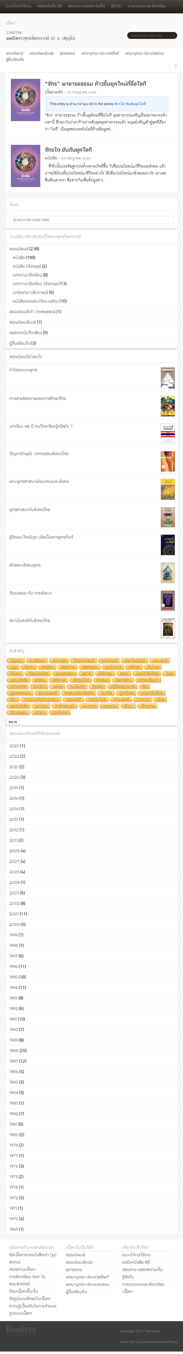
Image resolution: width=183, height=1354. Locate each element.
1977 (13, 1155)
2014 (14, 808)
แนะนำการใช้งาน (18, 6)
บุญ (13, 667)
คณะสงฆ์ (121, 699)
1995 (13, 976)
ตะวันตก (77, 687)
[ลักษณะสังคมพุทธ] (168, 572)
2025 (14, 745)
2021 (14, 766)
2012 (14, 829)
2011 (13, 840)
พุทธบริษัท (19, 706)
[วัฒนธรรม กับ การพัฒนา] (168, 600)
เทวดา (40, 712)
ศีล (145, 687)
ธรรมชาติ (73, 699)
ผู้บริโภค (126, 693)
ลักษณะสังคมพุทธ (25, 565)
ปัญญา (16, 661)
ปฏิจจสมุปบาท (123, 687)
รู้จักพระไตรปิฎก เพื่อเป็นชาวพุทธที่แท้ (41, 537)
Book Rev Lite (130, 1341)
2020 (14, 777)
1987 (13, 1061)
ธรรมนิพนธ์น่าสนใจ (25, 356)
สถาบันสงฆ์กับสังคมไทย (29, 620)
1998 (13, 945)
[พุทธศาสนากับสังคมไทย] (168, 517)
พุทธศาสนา (65, 674)
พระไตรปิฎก (135, 661)
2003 (14, 892)
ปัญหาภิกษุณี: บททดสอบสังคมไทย (39, 453)
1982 (13, 1113)
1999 (13, 934)
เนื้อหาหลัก (54, 92)
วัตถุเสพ (148, 706)
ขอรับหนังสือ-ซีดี (49, 6)
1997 (13, 955)
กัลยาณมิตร (38, 674)
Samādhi (123, 680)
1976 (13, 1166)
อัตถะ (129, 706)
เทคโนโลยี (97, 699)
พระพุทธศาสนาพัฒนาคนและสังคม (39, 481)
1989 (13, 1040)
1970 (13, 1218)
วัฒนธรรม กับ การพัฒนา (30, 592)
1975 (13, 1176)
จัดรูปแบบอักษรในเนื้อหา (30, 1298)
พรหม (58, 687)
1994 (13, 987)
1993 (13, 998)
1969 (13, 1229)
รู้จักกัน (116, 6)
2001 (14, 913)
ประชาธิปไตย (147, 674)
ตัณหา (15, 674)
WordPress (168, 1341)
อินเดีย (106, 693)
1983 (13, 1103)
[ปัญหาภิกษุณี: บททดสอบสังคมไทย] (168, 461)
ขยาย (12, 722)
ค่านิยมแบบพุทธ (23, 369)
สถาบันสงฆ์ (47, 693)
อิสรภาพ (68, 667)
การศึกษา (38, 661)
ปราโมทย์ (60, 712)
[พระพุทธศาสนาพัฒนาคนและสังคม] (168, 489)
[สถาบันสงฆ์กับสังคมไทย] (168, 628)
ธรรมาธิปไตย (152, 693)
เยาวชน (41, 706)
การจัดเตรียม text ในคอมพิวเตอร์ (27, 1280)
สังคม (40, 680)
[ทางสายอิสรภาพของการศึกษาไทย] (168, 406)
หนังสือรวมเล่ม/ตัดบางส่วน (35, 301)
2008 (14, 850)
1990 (13, 1029)
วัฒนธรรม (18, 712)
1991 (13, 1019)
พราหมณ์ (109, 661)
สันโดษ (153, 667)
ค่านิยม (48, 667)
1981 (13, 1124)
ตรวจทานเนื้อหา (22, 1269)
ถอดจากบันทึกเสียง (25, 332)
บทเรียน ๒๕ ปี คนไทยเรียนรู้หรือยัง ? (41, 426)
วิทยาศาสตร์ (84, 661)
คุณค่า (97, 687)
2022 (14, 756)
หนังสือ (51, 157)
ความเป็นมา (149, 680)
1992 (13, 1008)
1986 (13, 1071)
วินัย (169, 674)
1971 (13, 1208)
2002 (14, 903)
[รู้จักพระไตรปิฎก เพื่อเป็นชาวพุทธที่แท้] (168, 545)
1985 (13, 1082)
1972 (13, 1197)
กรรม (124, 674)
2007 (14, 861)
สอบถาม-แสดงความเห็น (86, 6)
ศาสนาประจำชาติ (79, 693)
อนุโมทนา (113, 667)
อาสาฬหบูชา (65, 706)
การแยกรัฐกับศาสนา (41, 699)
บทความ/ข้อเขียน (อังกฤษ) (35, 283)
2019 (13, 787)
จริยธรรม (90, 667)
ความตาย (18, 687)
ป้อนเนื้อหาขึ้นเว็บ (23, 1291)
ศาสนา (102, 680)
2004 (14, 882)
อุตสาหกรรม (20, 693)
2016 (14, 798)
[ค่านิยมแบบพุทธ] (168, 378)
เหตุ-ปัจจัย (19, 680)
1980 (14, 1134)
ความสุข (60, 661)
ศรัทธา (134, 667)
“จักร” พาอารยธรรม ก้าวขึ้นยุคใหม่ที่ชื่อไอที (95, 83)
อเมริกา (39, 687)
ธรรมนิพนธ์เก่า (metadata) (32, 311)
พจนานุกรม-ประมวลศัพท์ (100, 53)
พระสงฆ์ (160, 661)
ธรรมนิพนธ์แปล (41, 53)
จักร (13, 699)
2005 (14, 871)
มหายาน (110, 706)
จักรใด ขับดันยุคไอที (130, 103)
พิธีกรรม (106, 674)
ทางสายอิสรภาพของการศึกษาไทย (37, 398)
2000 (14, 924)
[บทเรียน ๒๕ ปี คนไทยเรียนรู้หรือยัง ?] (168, 434)
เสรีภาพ (59, 680)
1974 (13, 1187)
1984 (13, 1092)
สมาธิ (86, 674)
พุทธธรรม (67, 53)
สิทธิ (160, 699)
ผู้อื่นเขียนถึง (15, 59)
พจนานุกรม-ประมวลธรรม (144, 53)
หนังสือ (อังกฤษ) (27, 266)
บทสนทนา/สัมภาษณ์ (30, 292)
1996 (13, 966)
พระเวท (89, 706)
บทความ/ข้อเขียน (27, 274)
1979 (13, 1145)
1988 (14, 1050)
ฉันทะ (29, 667)
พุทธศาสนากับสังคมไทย (29, 509)
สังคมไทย (81, 680)
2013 (13, 819)
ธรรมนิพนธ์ (14, 53)
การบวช (143, 699)
